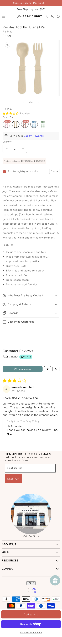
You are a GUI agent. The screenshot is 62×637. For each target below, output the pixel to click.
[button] (4, 16)
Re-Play (7, 31)
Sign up (13, 478)
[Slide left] (23, 102)
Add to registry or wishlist (23, 171)
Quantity (7, 141)
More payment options (31, 632)
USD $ (31, 583)
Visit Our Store (31, 536)
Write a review (22, 369)
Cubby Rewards (34, 136)
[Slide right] (38, 102)
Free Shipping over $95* (31, 9)
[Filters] (47, 369)
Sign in (54, 171)
